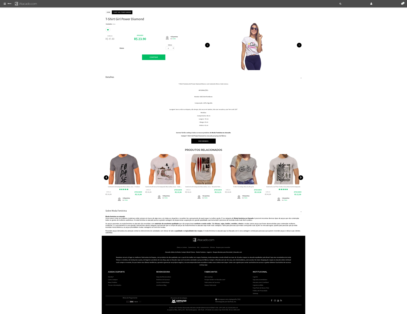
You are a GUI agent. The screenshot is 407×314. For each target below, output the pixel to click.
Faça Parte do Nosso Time (261, 288)
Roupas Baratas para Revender (223, 252)
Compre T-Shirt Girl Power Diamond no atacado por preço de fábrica (203, 136)
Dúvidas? (111, 277)
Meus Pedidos (112, 282)
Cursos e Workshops (162, 282)
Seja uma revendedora (260, 280)
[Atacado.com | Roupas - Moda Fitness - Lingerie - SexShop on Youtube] (278, 300)
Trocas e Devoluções (114, 285)
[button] (123, 189)
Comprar (154, 57)
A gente (255, 277)
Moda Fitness (191, 252)
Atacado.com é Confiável (261, 282)
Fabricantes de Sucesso (212, 282)
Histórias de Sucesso (163, 280)
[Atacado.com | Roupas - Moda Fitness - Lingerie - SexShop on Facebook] (272, 300)
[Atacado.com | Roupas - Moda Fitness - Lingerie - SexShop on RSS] (281, 300)
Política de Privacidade (260, 291)
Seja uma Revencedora (163, 277)
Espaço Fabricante (210, 285)
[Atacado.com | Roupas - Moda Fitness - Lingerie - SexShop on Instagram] (275, 300)
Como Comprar (113, 280)
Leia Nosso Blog (161, 285)
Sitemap (255, 293)
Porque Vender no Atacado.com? (215, 280)
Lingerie (209, 252)
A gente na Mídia (258, 285)
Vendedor (109, 24)
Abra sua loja (209, 277)
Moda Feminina (201, 252)
